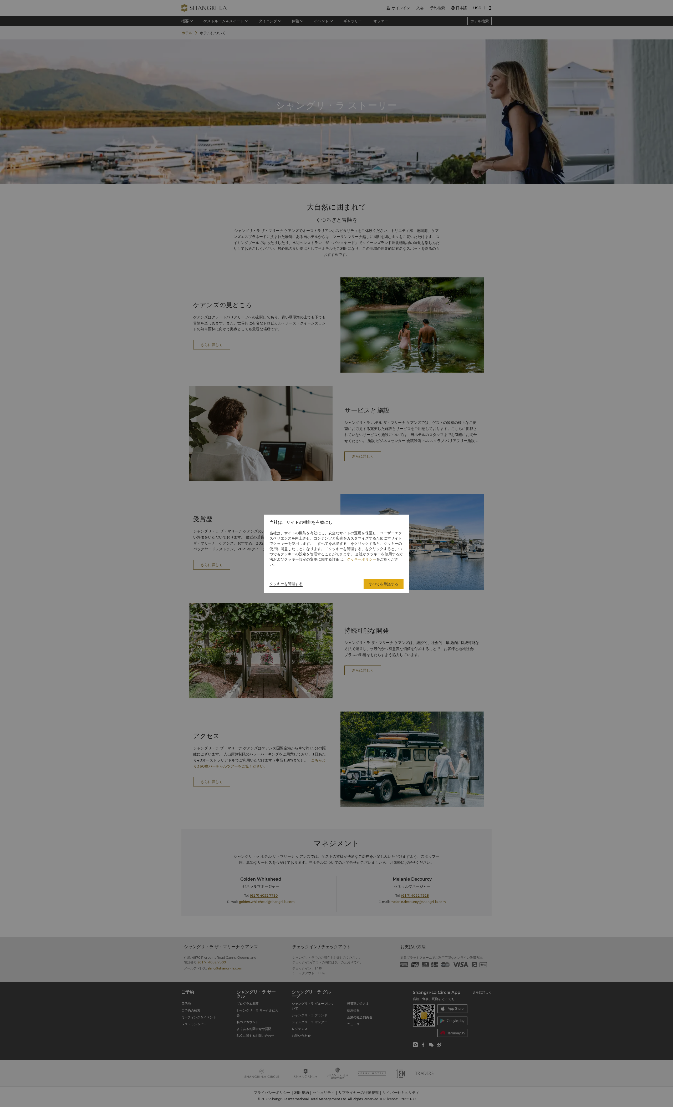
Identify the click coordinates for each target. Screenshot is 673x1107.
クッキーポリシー (361, 559)
